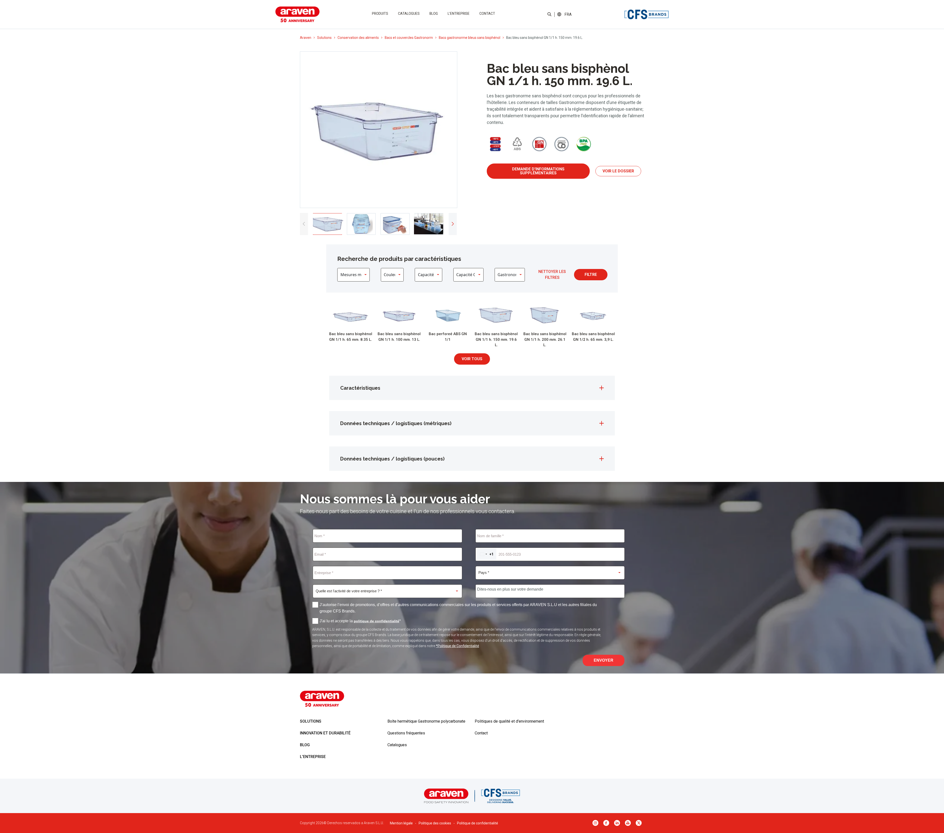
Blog (433, 13)
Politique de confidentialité (477, 823)
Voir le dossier (618, 171)
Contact (487, 13)
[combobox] (486, 554)
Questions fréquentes (406, 733)
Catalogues (409, 13)
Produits (380, 13)
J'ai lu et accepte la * (360, 621)
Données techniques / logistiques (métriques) (395, 423)
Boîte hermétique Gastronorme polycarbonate (426, 721)
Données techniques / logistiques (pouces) (392, 459)
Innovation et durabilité (325, 733)
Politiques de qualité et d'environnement (509, 721)
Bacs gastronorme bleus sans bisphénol (469, 38)
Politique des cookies (435, 823)
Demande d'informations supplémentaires (538, 171)
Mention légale (401, 823)
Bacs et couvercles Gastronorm (409, 38)
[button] (567, 14)
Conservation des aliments (358, 38)
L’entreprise (459, 13)
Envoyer (603, 660)
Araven (305, 38)
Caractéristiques (360, 388)
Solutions (324, 38)
